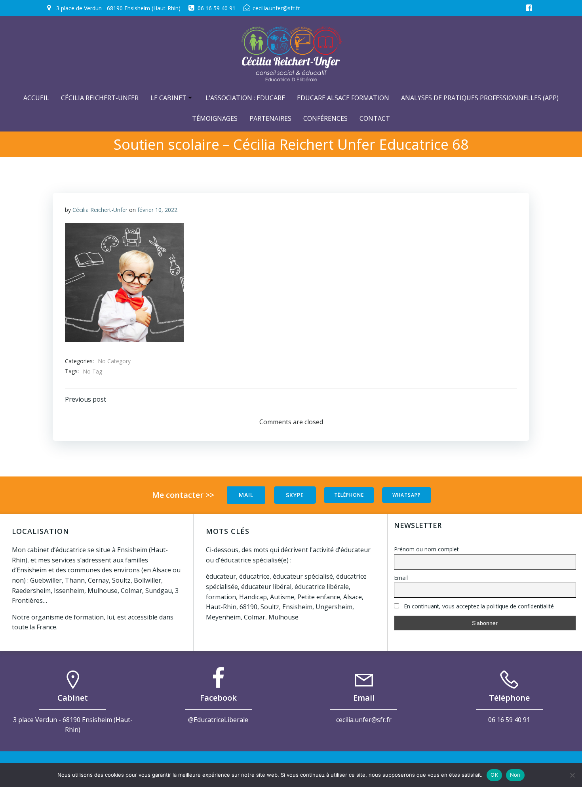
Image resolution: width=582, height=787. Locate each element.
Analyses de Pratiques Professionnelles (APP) (480, 97)
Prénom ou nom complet (426, 549)
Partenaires (270, 118)
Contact (374, 118)
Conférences (325, 118)
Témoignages (215, 118)
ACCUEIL (36, 97)
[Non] (572, 775)
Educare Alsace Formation (343, 97)
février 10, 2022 (157, 209)
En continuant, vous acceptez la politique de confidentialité (478, 606)
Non (515, 775)
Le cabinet (168, 97)
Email (401, 577)
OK (494, 775)
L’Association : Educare (245, 97)
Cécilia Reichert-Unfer (100, 97)
